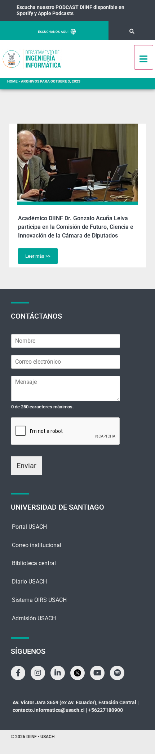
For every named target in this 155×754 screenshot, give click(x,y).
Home (12, 81)
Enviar (26, 465)
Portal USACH (29, 526)
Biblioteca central (34, 563)
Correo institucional (36, 545)
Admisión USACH (34, 618)
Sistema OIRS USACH (39, 599)
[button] (131, 31)
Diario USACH (29, 581)
